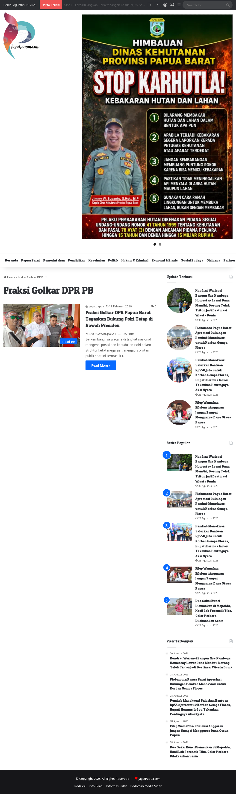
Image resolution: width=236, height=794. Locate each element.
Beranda (11, 260)
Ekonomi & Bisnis (165, 260)
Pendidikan (76, 260)
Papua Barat (30, 260)
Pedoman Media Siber (146, 785)
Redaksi (80, 785)
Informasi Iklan (116, 785)
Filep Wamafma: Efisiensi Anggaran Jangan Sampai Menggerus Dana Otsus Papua (213, 412)
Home (10, 276)
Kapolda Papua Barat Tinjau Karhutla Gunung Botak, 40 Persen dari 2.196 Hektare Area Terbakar (132, 4)
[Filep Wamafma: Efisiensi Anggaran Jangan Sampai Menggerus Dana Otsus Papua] (179, 412)
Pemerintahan (54, 260)
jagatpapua (96, 306)
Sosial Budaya (192, 260)
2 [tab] (160, 244)
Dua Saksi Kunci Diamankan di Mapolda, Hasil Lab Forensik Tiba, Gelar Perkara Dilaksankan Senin (213, 610)
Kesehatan (96, 260)
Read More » (101, 365)
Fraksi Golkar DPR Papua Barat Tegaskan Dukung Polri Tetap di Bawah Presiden (119, 319)
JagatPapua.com (149, 778)
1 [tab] (154, 244)
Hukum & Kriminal (134, 260)
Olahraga (213, 260)
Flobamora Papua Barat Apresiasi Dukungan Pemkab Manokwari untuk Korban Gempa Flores (213, 337)
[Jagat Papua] (21, 35)
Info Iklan (96, 785)
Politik (113, 260)
